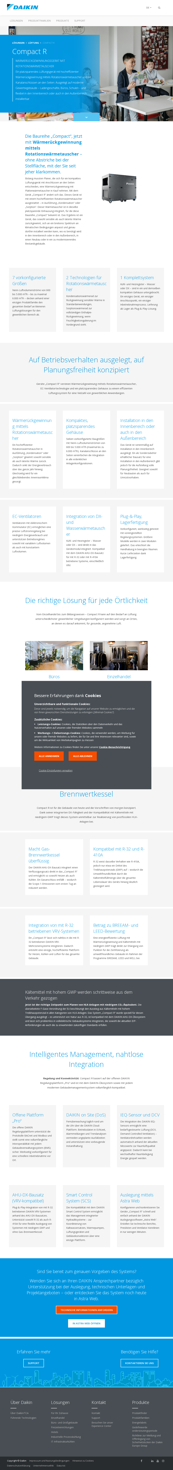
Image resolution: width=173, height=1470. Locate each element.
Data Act (61, 1465)
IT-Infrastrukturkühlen (63, 1441)
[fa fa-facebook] (141, 1461)
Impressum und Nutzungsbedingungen (49, 1460)
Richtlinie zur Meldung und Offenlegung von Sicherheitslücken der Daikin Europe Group (147, 1440)
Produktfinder (139, 1413)
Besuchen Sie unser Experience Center (102, 1424)
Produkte (62, 20)
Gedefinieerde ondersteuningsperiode (144, 1429)
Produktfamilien (39, 20)
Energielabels (139, 1422)
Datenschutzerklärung (18, 1465)
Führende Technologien (23, 1417)
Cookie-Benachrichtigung (114, 747)
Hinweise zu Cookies (83, 1460)
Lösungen (16, 20)
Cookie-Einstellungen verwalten (55, 770)
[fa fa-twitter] (147, 1461)
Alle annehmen (49, 756)
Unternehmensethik (43, 1465)
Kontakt (96, 1413)
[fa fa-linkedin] (152, 1461)
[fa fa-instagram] (163, 1461)
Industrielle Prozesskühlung (66, 1436)
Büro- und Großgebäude (64, 1422)
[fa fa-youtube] (157, 1461)
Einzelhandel (58, 1417)
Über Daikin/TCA (19, 1413)
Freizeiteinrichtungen (62, 1427)
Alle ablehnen (82, 756)
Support (79, 20)
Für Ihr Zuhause (59, 1413)
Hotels (54, 1432)
